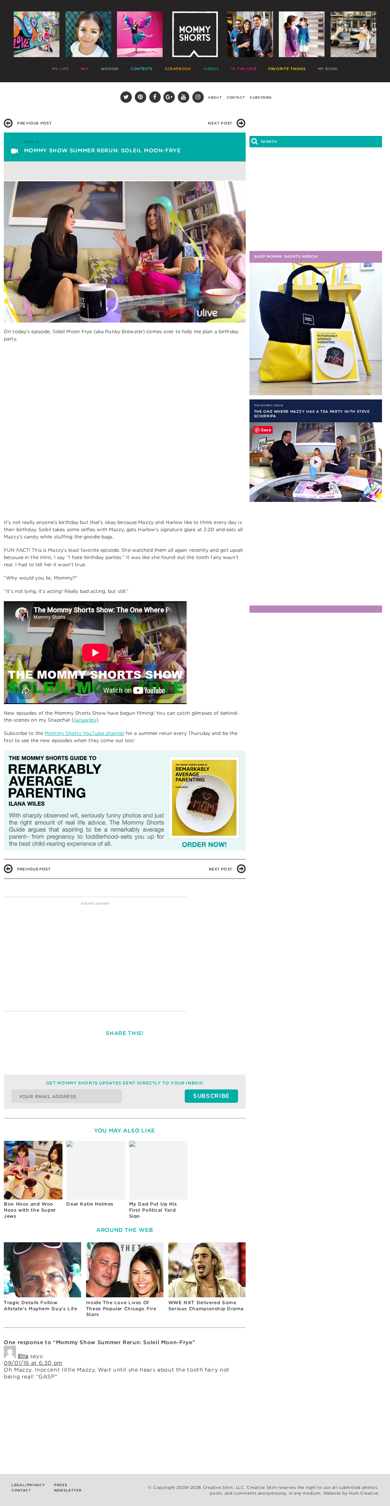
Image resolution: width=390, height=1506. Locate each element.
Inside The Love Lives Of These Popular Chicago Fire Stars (121, 1308)
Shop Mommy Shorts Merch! (286, 256)
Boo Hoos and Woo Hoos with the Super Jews (30, 1209)
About (215, 97)
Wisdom (109, 69)
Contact (236, 97)
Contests (142, 69)
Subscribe (261, 97)
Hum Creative (364, 1493)
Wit (85, 69)
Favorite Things (287, 69)
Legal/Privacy (28, 1485)
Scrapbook (178, 69)
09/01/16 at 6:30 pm (33, 1363)
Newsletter (68, 1490)
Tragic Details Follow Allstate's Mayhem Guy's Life (40, 1305)
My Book (328, 69)
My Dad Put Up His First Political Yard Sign (153, 1209)
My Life (60, 69)
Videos (211, 69)
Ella (23, 1356)
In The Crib (243, 69)
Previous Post (34, 123)
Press (60, 1485)
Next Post (220, 123)
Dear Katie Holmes (89, 1204)
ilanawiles (85, 720)
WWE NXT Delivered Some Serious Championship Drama (206, 1305)
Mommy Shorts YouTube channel (84, 733)
